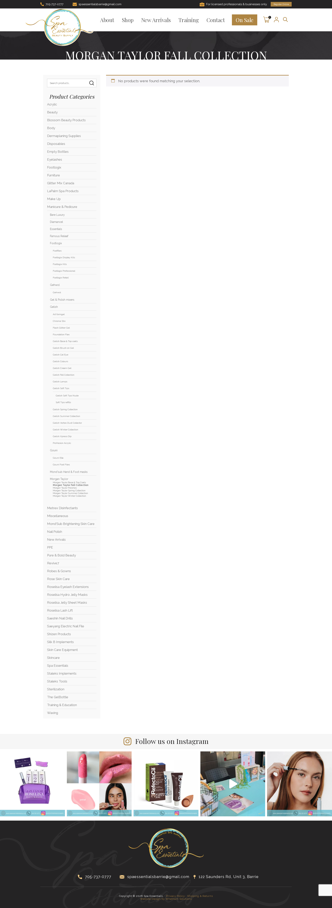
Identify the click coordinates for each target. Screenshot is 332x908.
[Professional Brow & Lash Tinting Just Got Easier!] (166, 783)
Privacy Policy (175, 896)
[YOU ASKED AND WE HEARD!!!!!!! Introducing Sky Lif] (32, 783)
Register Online (281, 4)
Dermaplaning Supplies (64, 136)
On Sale (244, 19)
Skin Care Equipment (62, 650)
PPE (50, 547)
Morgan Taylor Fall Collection (70, 485)
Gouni (53, 450)
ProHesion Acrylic (62, 443)
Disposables (56, 144)
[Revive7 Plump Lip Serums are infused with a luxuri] (99, 783)
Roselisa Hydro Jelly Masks (67, 595)
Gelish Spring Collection (65, 409)
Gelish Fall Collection (63, 374)
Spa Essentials (57, 665)
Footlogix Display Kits (64, 257)
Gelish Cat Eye (60, 354)
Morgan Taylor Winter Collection (69, 496)
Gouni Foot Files (61, 464)
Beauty (52, 112)
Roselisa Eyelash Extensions (68, 587)
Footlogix (54, 167)
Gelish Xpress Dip (62, 436)
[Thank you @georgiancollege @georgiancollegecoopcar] (232, 783)
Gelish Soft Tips (61, 388)
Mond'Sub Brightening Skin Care (71, 524)
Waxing (52, 713)
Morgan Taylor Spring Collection (69, 490)
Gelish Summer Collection (66, 416)
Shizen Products (59, 634)
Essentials (56, 229)
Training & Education (62, 705)
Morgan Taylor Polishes (65, 487)
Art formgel (59, 314)
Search (91, 83)
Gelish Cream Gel (62, 368)
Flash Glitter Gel (61, 327)
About (107, 19)
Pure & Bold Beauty (61, 555)
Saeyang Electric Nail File (65, 626)
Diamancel (56, 221)
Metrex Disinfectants (62, 508)
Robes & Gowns (59, 571)
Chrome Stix (59, 321)
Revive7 (53, 563)
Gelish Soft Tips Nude (67, 395)
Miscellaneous (57, 516)
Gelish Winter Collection (65, 429)
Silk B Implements (60, 642)
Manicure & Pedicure (62, 207)
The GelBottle (57, 697)
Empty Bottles (58, 152)
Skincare (53, 658)
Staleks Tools (57, 681)
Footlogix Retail (61, 277)
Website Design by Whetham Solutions (166, 898)
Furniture (53, 175)
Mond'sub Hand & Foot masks (69, 471)
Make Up (54, 199)
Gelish (54, 306)
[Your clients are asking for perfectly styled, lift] (299, 783)
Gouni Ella (58, 457)
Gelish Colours (60, 361)
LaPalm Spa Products (63, 191)
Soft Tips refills (63, 402)
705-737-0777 (54, 4)
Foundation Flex (61, 334)
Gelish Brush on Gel (63, 348)
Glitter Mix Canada (60, 183)
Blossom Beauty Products (66, 120)
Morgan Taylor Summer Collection (70, 493)
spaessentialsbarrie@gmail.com (100, 4)
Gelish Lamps (60, 381)
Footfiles (57, 250)
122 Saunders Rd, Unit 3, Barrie (229, 876)
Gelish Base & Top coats (65, 341)
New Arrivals (156, 19)
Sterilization (55, 689)
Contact (216, 19)
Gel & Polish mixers (62, 299)
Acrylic (52, 104)
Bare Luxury (57, 214)
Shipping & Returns (200, 896)
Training (188, 19)
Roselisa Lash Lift (60, 610)
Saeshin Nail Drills (60, 618)
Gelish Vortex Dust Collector (67, 423)
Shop (128, 19)
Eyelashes (54, 159)
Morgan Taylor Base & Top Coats (69, 482)
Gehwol (55, 284)
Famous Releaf (59, 236)
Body (51, 128)
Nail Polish (54, 532)
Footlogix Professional (64, 271)
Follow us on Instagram (171, 741)
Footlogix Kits (60, 264)
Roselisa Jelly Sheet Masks (67, 602)
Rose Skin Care (58, 579)
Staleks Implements (61, 673)
